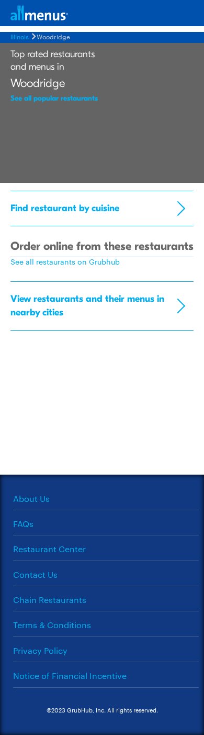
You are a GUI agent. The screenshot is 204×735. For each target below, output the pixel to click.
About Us (31, 498)
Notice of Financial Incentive (70, 675)
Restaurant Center (49, 548)
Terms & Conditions (52, 624)
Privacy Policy (40, 650)
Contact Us (35, 574)
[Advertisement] (102, 406)
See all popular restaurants (54, 98)
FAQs (23, 523)
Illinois (19, 36)
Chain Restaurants (49, 599)
